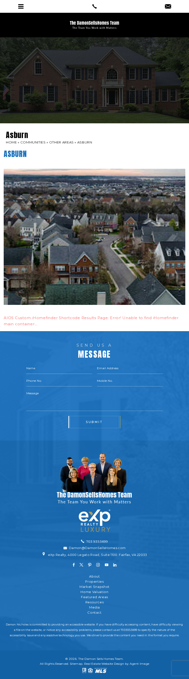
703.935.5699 (129, 630)
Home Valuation (94, 592)
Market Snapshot (94, 586)
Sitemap (76, 663)
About (94, 576)
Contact (94, 612)
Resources (94, 602)
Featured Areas (94, 597)
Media (94, 607)
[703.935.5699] (94, 6)
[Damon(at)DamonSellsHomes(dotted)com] (168, 7)
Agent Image (139, 663)
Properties (94, 581)
